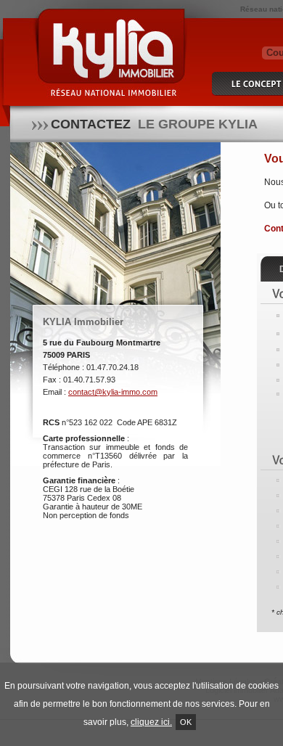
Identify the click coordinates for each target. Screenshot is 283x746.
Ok (186, 722)
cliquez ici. (151, 722)
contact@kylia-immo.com (112, 392)
